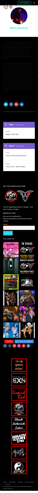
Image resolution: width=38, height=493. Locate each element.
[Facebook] (5, 346)
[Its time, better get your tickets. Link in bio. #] (27, 314)
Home (5, 482)
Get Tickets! (24, 3)
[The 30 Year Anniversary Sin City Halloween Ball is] (27, 249)
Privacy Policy (29, 482)
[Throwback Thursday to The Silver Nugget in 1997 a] (27, 330)
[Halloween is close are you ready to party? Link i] (11, 330)
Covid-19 (20, 482)
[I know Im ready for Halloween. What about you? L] (11, 266)
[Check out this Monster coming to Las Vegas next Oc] (27, 282)
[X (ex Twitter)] (10, 346)
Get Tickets (12, 482)
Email (5, 224)
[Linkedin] (28, 346)
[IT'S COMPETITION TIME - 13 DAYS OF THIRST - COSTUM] (11, 282)
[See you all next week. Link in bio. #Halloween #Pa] (11, 314)
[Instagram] (14, 346)
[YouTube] (24, 346)
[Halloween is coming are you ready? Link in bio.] (11, 249)
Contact (7, 484)
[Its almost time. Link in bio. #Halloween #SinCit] (27, 298)
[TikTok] (19, 346)
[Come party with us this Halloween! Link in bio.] (27, 266)
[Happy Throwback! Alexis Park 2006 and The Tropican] (11, 298)
